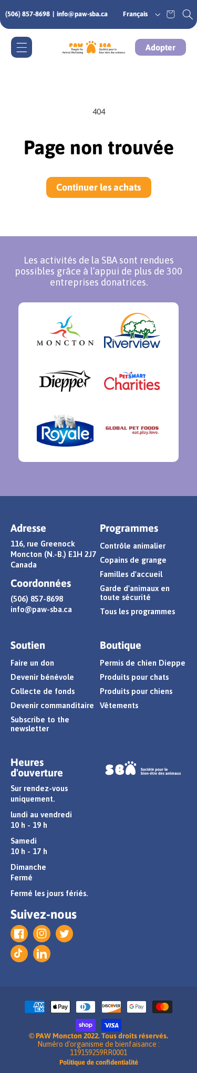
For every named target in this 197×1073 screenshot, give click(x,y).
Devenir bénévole (42, 676)
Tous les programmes (137, 611)
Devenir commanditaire (52, 705)
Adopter (160, 47)
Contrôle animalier (132, 545)
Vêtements (119, 705)
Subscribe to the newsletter (40, 724)
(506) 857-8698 (27, 14)
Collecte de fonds (43, 691)
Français (135, 14)
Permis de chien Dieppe (142, 662)
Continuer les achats (98, 187)
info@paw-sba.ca (82, 14)
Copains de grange (133, 559)
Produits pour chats (134, 676)
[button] (187, 14)
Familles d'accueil (131, 574)
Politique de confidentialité (98, 1062)
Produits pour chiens (136, 691)
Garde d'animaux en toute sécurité (135, 593)
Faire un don (32, 662)
